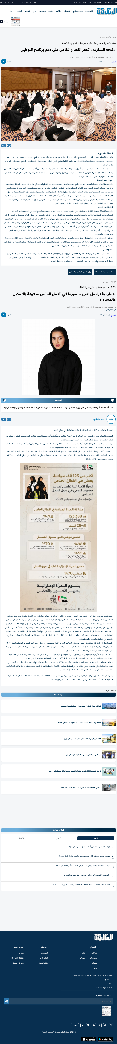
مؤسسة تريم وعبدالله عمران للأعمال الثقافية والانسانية (92, 975)
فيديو (27, 11)
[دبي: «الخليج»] (111, 419)
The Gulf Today (17, 958)
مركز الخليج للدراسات (104, 987)
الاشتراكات (44, 958)
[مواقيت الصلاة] (1, 22)
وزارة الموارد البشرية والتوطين (80, 272)
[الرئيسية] (103, 940)
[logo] (107, 11)
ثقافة (50, 11)
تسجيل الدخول (29, 2)
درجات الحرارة (77, 2)
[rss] (94, 1025)
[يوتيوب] (1, 2)
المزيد (19, 11)
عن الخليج (108, 979)
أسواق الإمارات (105, 37)
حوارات (21, 953)
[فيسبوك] (12, 2)
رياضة (58, 11)
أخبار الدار (106, 281)
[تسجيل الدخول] (35, 2)
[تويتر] (8, 2)
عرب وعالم (78, 11)
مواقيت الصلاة (87, 2)
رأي (34, 11)
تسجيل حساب (19, 2)
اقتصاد (67, 11)
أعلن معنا (44, 953)
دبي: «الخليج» (98, 419)
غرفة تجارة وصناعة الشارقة (104, 272)
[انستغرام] (5, 2)
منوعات (42, 11)
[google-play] (105, 1040)
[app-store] (89, 1040)
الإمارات (89, 11)
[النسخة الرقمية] (16, 21)
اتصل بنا (109, 983)
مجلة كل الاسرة (18, 963)
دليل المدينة (43, 963)
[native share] (3, 61)
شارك (9, 61)
